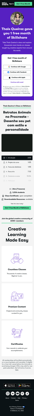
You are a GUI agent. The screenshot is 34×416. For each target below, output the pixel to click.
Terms (17, 400)
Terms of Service (26, 86)
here (16, 370)
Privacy (24, 398)
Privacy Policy (8, 88)
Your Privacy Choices (15, 406)
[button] (23, 4)
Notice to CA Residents (17, 408)
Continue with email (17, 82)
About (7, 398)
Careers (13, 398)
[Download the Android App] (24, 385)
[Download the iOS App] (9, 385)
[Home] (5, 4)
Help (19, 398)
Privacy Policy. (26, 93)
